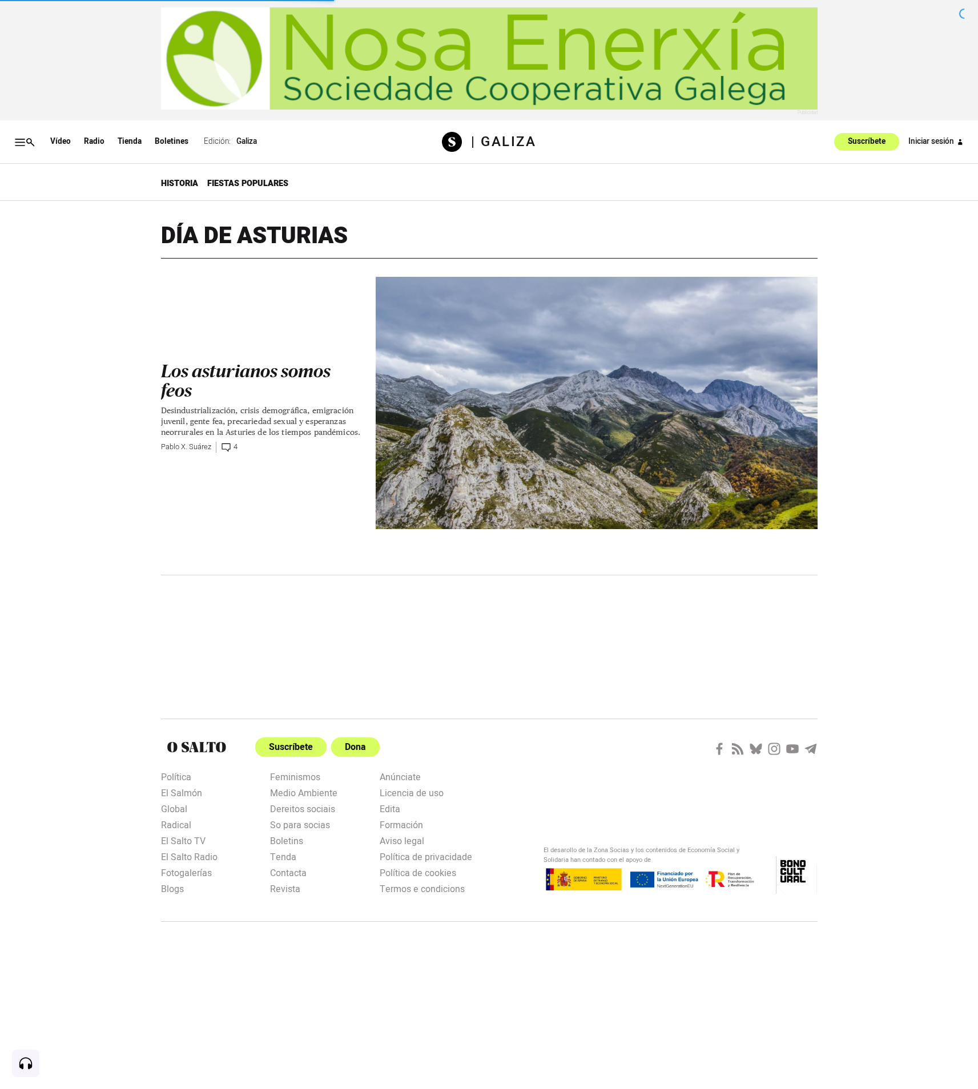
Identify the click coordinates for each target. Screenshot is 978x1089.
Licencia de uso (412, 792)
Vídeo (60, 141)
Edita (390, 808)
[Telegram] (811, 749)
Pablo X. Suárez (186, 447)
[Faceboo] (719, 749)
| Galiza (503, 142)
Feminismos (295, 776)
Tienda (130, 141)
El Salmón (181, 792)
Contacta (288, 872)
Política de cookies (418, 872)
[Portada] (456, 142)
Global (174, 808)
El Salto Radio (189, 856)
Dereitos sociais (302, 808)
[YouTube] (792, 749)
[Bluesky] (756, 749)
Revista (285, 888)
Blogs (172, 888)
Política (176, 776)
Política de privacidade (426, 856)
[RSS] (737, 749)
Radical (176, 824)
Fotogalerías (186, 872)
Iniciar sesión (931, 141)
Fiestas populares (247, 183)
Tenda (283, 856)
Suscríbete (867, 142)
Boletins (286, 840)
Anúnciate (400, 776)
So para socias (300, 824)
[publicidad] (489, 58)
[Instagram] (774, 749)
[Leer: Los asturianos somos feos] (596, 403)
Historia (179, 183)
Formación (401, 824)
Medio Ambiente (303, 792)
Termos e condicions (422, 888)
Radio (94, 141)
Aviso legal (402, 840)
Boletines (171, 141)
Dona (355, 747)
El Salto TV (183, 840)
